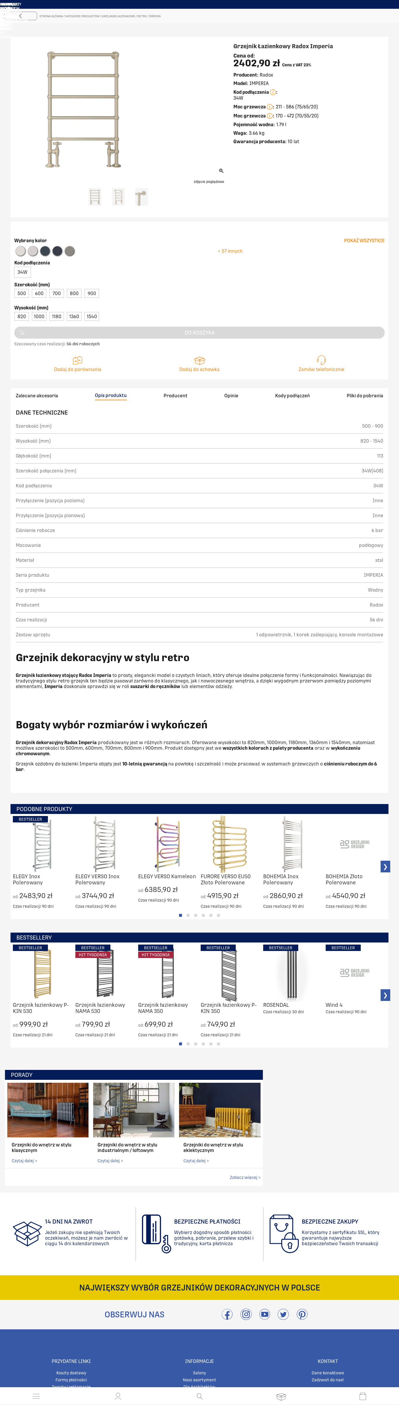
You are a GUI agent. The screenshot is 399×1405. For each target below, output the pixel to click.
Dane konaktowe (328, 1373)
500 (22, 293)
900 (92, 293)
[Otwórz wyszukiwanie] (199, 1396)
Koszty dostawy (71, 1373)
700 (57, 293)
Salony (199, 1373)
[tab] (180, 915)
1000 (39, 316)
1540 (92, 316)
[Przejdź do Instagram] (246, 1318)
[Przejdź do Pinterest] (302, 1318)
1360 (74, 316)
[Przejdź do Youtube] (264, 1318)
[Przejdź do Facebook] (227, 1318)
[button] (118, 1396)
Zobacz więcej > (245, 1177)
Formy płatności (71, 1380)
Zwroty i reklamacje (71, 1387)
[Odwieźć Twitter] (283, 1318)
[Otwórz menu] (36, 1396)
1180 (56, 316)
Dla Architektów (199, 1387)
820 (22, 316)
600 (39, 293)
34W (22, 272)
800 (74, 293)
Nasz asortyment (199, 1380)
